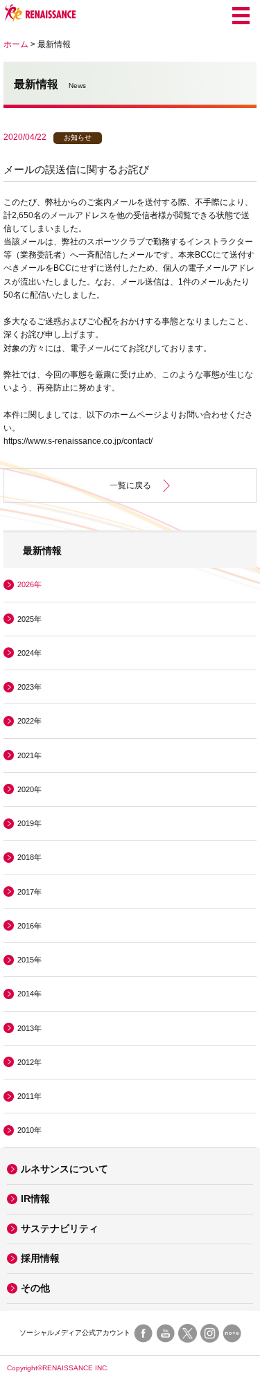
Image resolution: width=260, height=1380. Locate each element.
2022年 (29, 721)
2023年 (29, 687)
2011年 (29, 1096)
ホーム (15, 44)
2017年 (29, 892)
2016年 (29, 926)
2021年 (29, 755)
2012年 (29, 1062)
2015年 (29, 960)
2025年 (29, 619)
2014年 (29, 993)
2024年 (29, 653)
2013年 (29, 1028)
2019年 (29, 823)
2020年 (29, 789)
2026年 (29, 584)
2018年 (29, 857)
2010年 (29, 1130)
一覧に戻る (130, 485)
